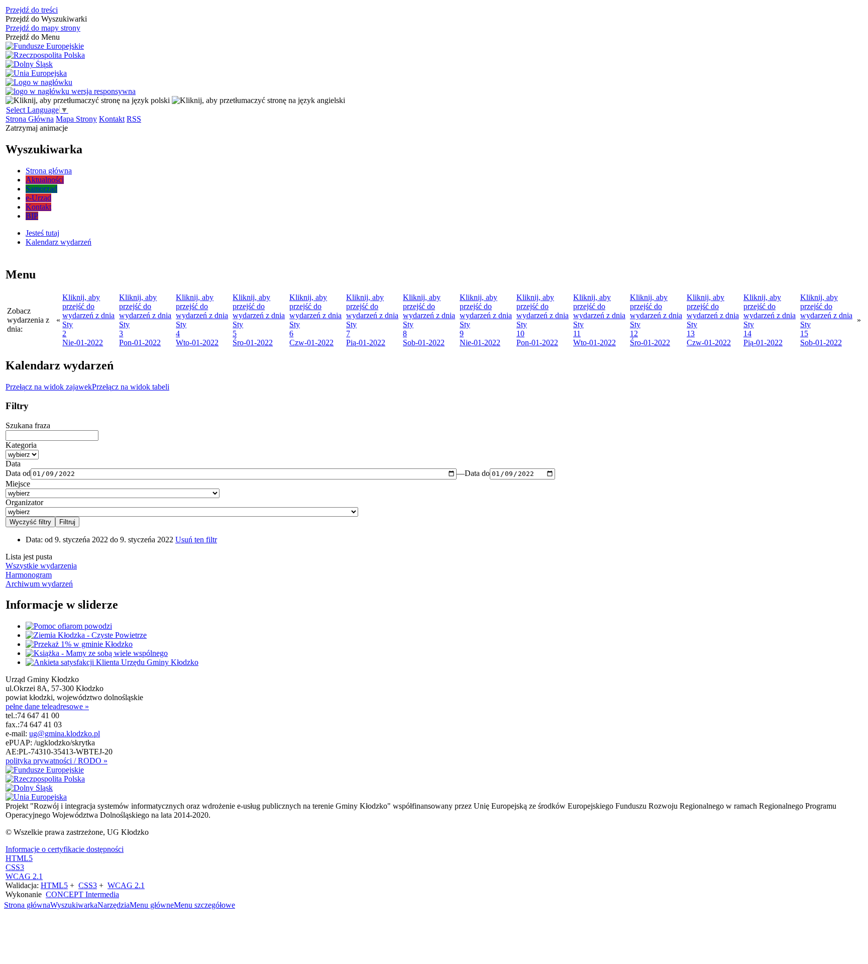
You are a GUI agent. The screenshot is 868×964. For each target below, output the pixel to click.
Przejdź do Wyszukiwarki (46, 19)
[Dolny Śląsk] (29, 64)
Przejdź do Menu (33, 37)
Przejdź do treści (32, 10)
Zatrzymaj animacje (37, 128)
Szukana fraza (28, 425)
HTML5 (19, 858)
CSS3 (15, 867)
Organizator (24, 502)
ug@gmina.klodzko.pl (64, 733)
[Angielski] (258, 100)
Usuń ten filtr (196, 539)
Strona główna (27, 905)
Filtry (17, 406)
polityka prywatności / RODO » (56, 760)
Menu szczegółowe (204, 905)
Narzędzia (113, 905)
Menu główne (152, 905)
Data (13, 463)
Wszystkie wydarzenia (41, 565)
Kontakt (112, 119)
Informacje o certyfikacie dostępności (65, 849)
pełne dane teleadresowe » (47, 706)
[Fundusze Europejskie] (45, 46)
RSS (134, 119)
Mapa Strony (76, 119)
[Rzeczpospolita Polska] (45, 55)
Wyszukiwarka (73, 905)
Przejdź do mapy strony (43, 28)
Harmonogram (29, 574)
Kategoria (21, 445)
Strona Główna (30, 119)
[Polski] (88, 100)
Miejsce (18, 483)
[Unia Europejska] (36, 73)
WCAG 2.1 (24, 876)
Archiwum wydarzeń (39, 584)
